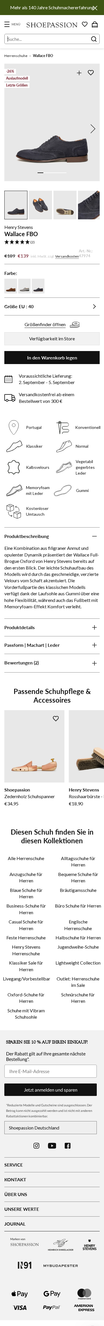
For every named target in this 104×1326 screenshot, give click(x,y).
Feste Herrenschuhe (26, 937)
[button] (52, 242)
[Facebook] (67, 1146)
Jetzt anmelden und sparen (50, 1089)
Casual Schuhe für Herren (26, 925)
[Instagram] (36, 1146)
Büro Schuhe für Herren (78, 905)
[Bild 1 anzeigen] (40, 172)
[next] (92, 129)
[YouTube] (52, 1146)
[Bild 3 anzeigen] (52, 172)
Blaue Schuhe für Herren (26, 893)
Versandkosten (67, 256)
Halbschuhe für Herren (78, 937)
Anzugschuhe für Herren (26, 877)
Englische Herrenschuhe (78, 925)
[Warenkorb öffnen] (95, 24)
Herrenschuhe (15, 56)
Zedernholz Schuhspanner (29, 796)
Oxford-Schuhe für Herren (26, 998)
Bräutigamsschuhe (78, 890)
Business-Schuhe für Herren (26, 909)
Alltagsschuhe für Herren (78, 861)
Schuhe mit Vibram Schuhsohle (26, 1014)
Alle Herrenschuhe (26, 858)
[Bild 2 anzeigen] (46, 172)
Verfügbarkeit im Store (52, 338)
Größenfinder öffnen (45, 324)
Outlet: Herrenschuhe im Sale (78, 982)
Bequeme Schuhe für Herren (78, 877)
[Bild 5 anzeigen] (63, 172)
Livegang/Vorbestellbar (26, 978)
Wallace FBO (43, 56)
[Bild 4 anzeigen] (58, 172)
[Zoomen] (79, 73)
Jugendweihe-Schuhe (78, 946)
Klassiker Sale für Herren (26, 966)
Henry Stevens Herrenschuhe (26, 950)
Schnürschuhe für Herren (78, 998)
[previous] (12, 129)
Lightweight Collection (78, 962)
